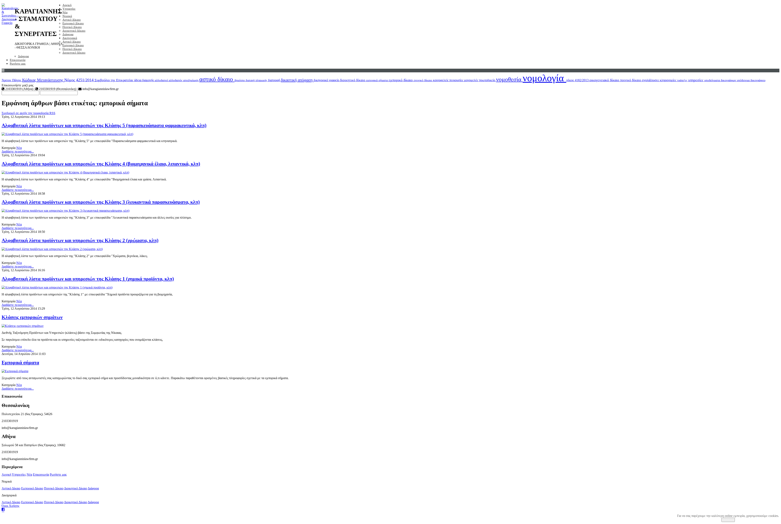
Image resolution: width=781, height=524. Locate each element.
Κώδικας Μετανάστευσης (43, 80)
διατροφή (274, 80)
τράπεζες (682, 80)
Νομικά (67, 16)
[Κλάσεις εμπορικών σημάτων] (23, 326)
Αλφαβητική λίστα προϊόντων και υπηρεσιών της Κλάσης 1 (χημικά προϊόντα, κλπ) (88, 278)
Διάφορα (67, 34)
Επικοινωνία (17, 60)
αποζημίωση (191, 80)
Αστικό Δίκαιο (71, 19)
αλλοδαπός (176, 80)
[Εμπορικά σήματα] (15, 371)
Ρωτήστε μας (18, 63)
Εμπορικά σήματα (20, 362)
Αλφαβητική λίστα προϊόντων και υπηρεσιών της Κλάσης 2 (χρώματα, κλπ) (80, 240)
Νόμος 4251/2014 (79, 80)
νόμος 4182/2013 (577, 80)
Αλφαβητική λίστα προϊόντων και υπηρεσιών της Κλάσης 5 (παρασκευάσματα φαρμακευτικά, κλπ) (104, 125)
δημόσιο (240, 80)
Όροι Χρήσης (10, 506)
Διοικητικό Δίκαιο (73, 30)
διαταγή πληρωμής (257, 80)
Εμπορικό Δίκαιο (73, 23)
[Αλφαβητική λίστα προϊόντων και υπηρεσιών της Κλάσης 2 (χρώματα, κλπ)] (52, 249)
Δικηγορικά (69, 38)
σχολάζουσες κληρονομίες (659, 80)
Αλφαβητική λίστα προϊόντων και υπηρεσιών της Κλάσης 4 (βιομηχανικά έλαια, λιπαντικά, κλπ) (101, 163)
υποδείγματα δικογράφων (720, 80)
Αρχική (67, 5)
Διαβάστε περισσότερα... (18, 151)
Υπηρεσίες (68, 8)
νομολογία (544, 78)
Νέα (65, 12)
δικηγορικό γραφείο (327, 80)
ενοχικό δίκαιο (423, 80)
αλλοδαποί (162, 80)
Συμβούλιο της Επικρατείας (114, 80)
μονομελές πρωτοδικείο (480, 80)
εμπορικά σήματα (377, 80)
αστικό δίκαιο (217, 79)
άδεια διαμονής (144, 80)
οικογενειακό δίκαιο (604, 80)
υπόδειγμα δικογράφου (751, 80)
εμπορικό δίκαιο (401, 80)
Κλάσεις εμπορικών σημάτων (32, 317)
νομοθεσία (509, 79)
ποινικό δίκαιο (631, 80)
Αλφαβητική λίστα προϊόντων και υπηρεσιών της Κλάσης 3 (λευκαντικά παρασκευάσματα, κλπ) (101, 202)
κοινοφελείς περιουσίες (448, 80)
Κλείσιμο (728, 519)
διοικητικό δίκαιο (353, 80)
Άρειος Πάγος (12, 80)
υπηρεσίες (696, 80)
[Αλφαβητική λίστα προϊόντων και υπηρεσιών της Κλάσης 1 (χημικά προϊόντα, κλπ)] (57, 287)
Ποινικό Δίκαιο (72, 27)
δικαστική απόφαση (297, 80)
